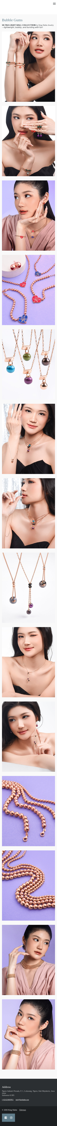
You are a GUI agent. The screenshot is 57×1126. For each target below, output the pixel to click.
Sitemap (22, 1110)
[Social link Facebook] (6, 1118)
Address (6, 1086)
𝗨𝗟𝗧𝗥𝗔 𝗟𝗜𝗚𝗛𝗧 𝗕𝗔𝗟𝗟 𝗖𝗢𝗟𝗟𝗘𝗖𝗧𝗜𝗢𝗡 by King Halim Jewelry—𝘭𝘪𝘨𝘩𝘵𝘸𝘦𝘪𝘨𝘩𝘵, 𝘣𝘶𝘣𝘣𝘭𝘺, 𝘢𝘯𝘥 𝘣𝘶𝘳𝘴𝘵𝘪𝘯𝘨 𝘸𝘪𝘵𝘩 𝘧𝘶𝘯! (28, 26)
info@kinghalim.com (22, 1100)
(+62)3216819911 (8, 1100)
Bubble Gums (12, 20)
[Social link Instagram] (11, 1118)
